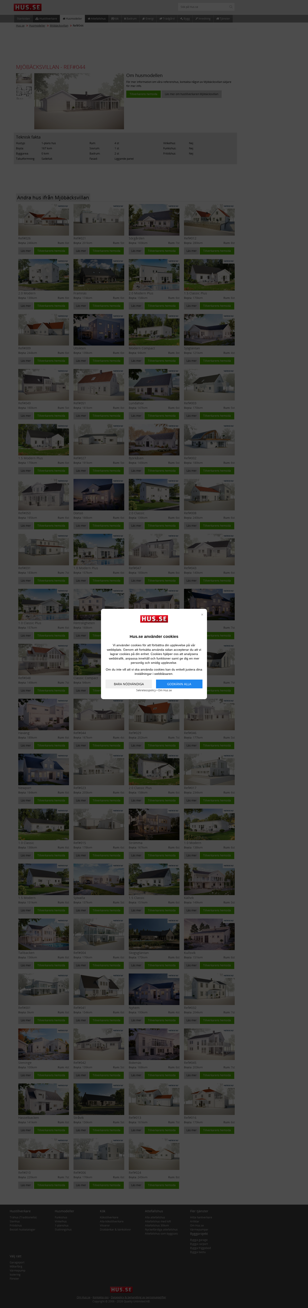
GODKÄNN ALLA (179, 684)
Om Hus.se (165, 690)
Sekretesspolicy (146, 690)
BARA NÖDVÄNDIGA (129, 684)
